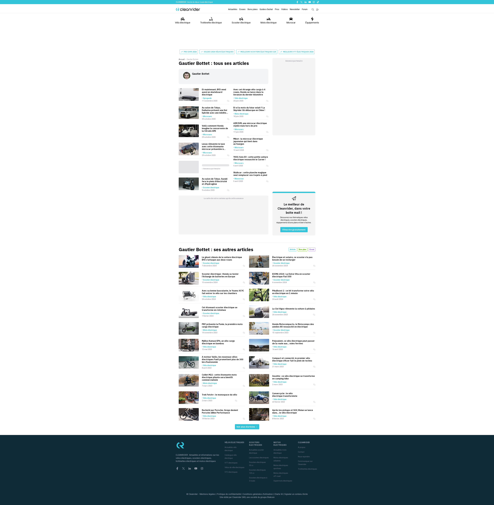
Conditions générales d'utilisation (258, 494)
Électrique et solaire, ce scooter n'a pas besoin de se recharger (292, 258)
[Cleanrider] (188, 9)
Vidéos (284, 9)
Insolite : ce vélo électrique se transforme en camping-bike (293, 377)
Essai (312, 249)
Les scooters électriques (259, 458)
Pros (277, 9)
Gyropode (207, 98)
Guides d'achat (266, 9)
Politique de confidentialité (229, 494)
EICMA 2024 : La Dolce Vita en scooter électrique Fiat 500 (291, 275)
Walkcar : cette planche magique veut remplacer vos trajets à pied (250, 173)
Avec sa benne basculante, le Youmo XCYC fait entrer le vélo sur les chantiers (223, 292)
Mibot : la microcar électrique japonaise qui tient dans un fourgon (248, 141)
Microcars (207, 116)
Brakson (271, 497)
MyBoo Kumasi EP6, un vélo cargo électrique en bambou (218, 342)
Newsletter (295, 9)
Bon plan (302, 249)
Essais (242, 9)
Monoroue (239, 179)
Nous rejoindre (304, 457)
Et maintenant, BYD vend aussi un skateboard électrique (214, 92)
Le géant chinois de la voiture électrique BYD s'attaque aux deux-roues (222, 258)
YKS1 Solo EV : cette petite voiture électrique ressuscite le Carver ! (250, 158)
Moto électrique (269, 22)
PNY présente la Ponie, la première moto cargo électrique (222, 325)
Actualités (232, 9)
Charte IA (278, 494)
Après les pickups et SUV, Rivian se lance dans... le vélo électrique (292, 411)
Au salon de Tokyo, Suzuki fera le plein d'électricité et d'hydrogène (214, 181)
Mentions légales (207, 494)
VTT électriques (231, 463)
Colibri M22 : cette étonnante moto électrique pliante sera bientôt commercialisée (219, 377)
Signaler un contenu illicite (296, 494)
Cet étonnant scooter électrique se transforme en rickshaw (219, 308)
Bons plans (253, 9)
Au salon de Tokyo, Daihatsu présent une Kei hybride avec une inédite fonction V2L (214, 110)
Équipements (312, 22)
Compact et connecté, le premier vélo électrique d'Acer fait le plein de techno (292, 359)
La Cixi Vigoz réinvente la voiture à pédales (293, 308)
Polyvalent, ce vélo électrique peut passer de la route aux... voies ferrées (293, 342)
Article (292, 249)
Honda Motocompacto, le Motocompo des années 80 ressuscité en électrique (293, 325)
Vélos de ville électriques (234, 467)
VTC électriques (231, 472)
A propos (301, 447)
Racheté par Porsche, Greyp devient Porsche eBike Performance (220, 411)
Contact (301, 452)
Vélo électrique (182, 22)
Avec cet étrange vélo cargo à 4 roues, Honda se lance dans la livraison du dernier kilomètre (249, 92)
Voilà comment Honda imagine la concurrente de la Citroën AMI (215, 128)
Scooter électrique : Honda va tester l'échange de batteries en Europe (220, 275)
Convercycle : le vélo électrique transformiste (284, 394)
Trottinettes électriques (307, 469)
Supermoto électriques (283, 481)
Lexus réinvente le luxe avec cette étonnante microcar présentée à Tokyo (213, 146)
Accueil (182, 59)
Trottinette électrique (211, 22)
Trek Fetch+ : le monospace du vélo (219, 394)
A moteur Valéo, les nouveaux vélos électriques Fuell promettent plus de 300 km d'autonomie (222, 359)
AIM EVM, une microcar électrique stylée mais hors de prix (250, 124)
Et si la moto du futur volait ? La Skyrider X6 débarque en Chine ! (249, 108)
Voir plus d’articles (246, 426)
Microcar (290, 22)
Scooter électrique (241, 22)
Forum (304, 9)
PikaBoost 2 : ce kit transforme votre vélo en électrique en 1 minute (293, 292)
